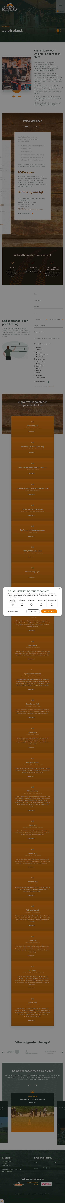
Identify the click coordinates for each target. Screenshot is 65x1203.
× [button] (59, 588)
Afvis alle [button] (33, 611)
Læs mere (19, 597)
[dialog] (32, 601)
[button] (13, 612)
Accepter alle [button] (49, 611)
